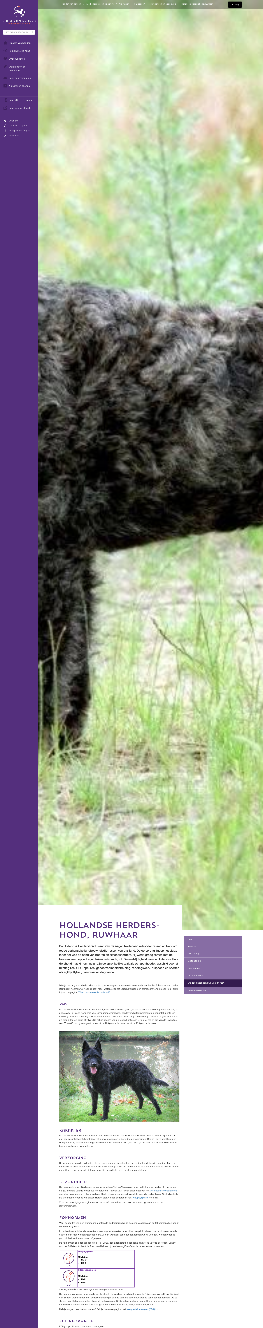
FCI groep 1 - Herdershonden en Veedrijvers (155, 4)
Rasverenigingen (197, 990)
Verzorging (194, 953)
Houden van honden (20, 43)
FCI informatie (195, 975)
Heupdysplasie (141, 1188)
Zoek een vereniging (20, 78)
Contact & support (18, 126)
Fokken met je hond (19, 51)
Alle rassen (124, 4)
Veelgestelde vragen (19, 131)
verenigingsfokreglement (163, 1181)
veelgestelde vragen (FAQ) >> (142, 1299)
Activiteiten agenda (19, 86)
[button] (68, 1071)
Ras (190, 939)
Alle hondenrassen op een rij (100, 4)
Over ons (13, 121)
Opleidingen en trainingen (17, 69)
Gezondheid (195, 961)
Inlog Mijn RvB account (21, 100)
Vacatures (14, 136)
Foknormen (194, 968)
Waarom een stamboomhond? (94, 992)
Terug (237, 5)
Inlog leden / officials (20, 108)
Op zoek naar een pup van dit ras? (206, 983)
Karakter (192, 946)
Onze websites (17, 59)
